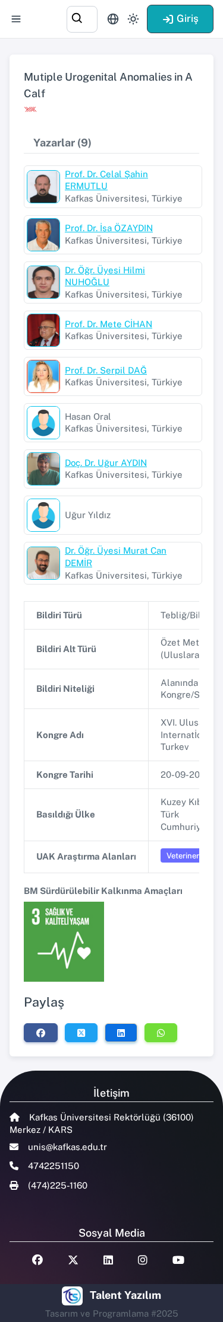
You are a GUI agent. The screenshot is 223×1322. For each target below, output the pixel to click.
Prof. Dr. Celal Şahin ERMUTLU (106, 180)
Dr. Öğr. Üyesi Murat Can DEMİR (116, 556)
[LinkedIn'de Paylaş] (121, 1032)
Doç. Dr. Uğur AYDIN (106, 463)
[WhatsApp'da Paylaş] (161, 1032)
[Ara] (82, 17)
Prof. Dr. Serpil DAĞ (106, 370)
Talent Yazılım (125, 1295)
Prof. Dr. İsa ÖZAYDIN (109, 228)
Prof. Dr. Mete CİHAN (108, 324)
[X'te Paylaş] (81, 1032)
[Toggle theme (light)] (133, 19)
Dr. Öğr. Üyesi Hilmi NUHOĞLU (105, 276)
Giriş (188, 18)
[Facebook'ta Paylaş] (41, 1032)
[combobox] (82, 17)
